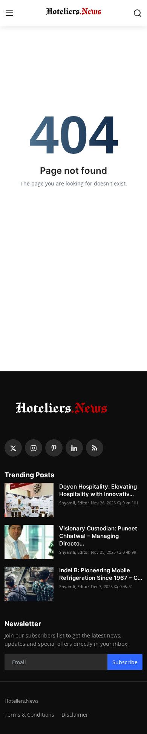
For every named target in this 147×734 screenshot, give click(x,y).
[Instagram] (33, 448)
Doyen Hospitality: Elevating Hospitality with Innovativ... (98, 490)
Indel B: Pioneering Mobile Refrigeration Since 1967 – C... (100, 574)
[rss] (94, 448)
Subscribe (125, 662)
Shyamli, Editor (74, 503)
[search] (137, 13)
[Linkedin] (74, 448)
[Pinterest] (54, 448)
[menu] (9, 13)
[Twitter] (13, 448)
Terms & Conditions (29, 714)
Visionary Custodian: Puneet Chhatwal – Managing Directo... (98, 536)
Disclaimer (74, 714)
